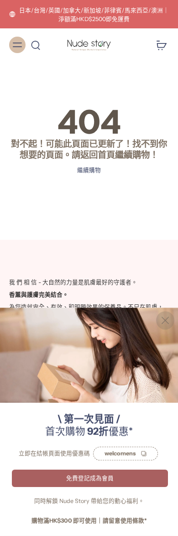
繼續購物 (89, 170)
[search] (36, 45)
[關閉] (165, 320)
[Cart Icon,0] (159, 45)
